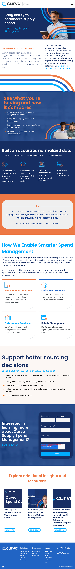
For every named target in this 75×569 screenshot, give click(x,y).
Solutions (24, 548)
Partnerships (36, 551)
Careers (34, 553)
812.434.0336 (61, 552)
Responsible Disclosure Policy (48, 560)
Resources (36, 548)
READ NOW (10, 530)
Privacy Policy (49, 551)
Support (48, 548)
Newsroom (35, 555)
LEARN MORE (60, 530)
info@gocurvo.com (63, 553)
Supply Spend (24, 551)
